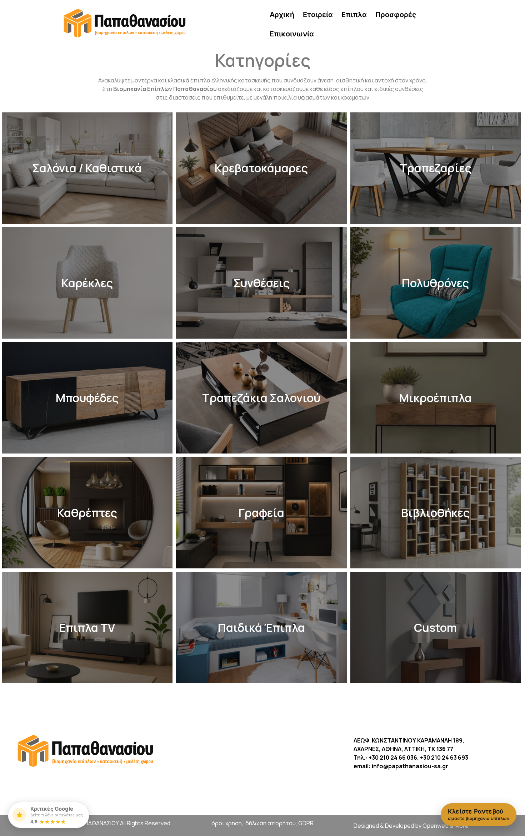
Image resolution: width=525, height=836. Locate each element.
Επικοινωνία (292, 34)
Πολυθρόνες (435, 283)
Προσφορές (395, 14)
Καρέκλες (87, 283)
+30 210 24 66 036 (393, 757)
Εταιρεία (318, 14)
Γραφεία (261, 513)
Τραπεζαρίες (435, 168)
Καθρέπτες (87, 513)
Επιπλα (354, 14)
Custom (435, 627)
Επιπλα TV (87, 627)
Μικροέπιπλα (435, 398)
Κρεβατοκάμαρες (261, 168)
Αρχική (282, 14)
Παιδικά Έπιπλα (261, 627)
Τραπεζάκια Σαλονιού (261, 398)
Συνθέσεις (261, 283)
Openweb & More (445, 826)
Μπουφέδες (87, 398)
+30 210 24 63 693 (444, 757)
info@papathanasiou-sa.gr (410, 766)
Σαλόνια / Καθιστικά (87, 168)
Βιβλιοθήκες (435, 513)
